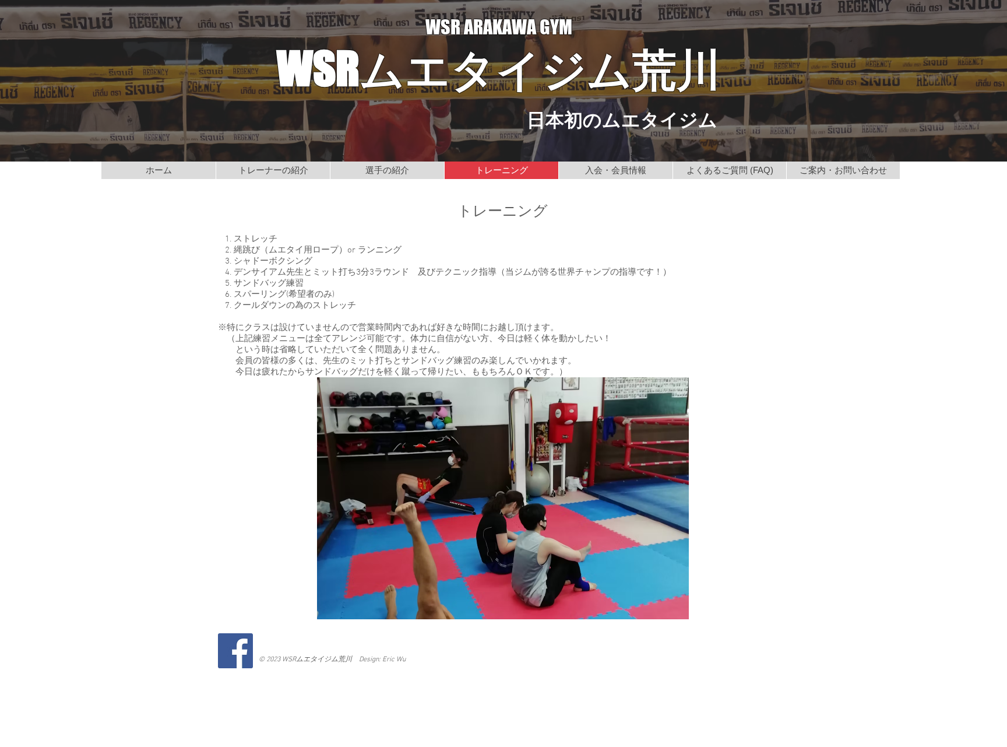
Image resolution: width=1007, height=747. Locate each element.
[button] (503, 498)
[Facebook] (235, 650)
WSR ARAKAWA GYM (498, 27)
